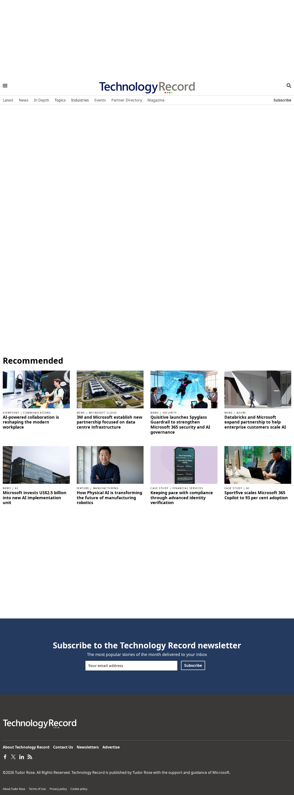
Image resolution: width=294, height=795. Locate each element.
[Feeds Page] (30, 756)
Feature (83, 488)
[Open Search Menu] (289, 85)
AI (16, 488)
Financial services (187, 488)
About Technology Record (26, 747)
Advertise (111, 747)
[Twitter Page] (13, 756)
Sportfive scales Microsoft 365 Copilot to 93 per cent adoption (256, 495)
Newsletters (88, 747)
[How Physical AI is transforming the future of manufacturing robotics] (110, 464)
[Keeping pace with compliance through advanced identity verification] (184, 464)
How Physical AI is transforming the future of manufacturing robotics (109, 497)
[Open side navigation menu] (5, 85)
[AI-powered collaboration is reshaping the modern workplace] (36, 389)
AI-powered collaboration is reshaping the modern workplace (31, 422)
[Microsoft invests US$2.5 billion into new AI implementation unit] (36, 464)
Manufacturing (106, 488)
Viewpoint (11, 412)
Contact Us (63, 747)
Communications (37, 412)
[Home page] (147, 86)
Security (170, 412)
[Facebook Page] (5, 756)
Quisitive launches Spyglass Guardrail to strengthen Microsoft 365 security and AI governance (180, 425)
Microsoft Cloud (103, 412)
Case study (159, 488)
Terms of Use (37, 789)
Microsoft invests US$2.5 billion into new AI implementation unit (34, 497)
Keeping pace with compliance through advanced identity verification (181, 497)
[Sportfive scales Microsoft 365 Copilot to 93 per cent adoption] (257, 464)
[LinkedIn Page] (21, 756)
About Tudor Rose (14, 789)
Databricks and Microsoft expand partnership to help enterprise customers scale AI (255, 422)
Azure (241, 412)
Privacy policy (58, 789)
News (81, 412)
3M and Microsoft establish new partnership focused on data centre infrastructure (109, 422)
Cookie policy (79, 789)
